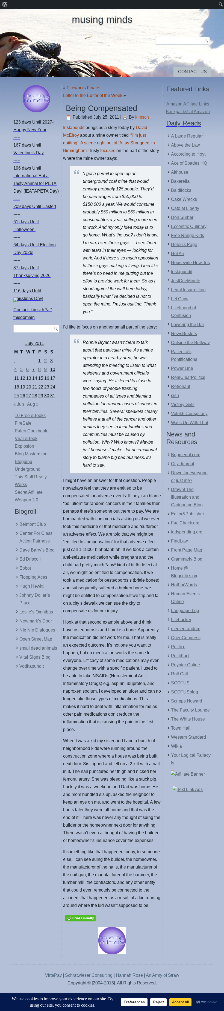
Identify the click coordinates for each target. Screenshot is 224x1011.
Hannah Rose (129, 975)
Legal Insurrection (188, 289)
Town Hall (180, 728)
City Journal (182, 463)
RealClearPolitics (188, 377)
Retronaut (180, 386)
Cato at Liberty (185, 208)
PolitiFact (180, 655)
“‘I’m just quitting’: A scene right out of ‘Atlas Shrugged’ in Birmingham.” (109, 143)
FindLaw (179, 541)
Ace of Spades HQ (189, 163)
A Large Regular (187, 136)
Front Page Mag (186, 550)
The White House (188, 719)
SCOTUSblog (184, 692)
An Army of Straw (162, 975)
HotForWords (184, 584)
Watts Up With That (189, 422)
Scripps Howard (186, 701)
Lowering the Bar (187, 324)
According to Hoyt (188, 154)
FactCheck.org (185, 523)
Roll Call (179, 674)
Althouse (179, 172)
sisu (175, 395)
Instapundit (73, 127)
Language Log (185, 610)
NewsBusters (184, 333)
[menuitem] (5, 4)
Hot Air (177, 253)
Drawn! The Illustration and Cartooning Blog (187, 497)
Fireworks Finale (83, 87)
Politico (178, 646)
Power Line (182, 368)
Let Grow (179, 298)
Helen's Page (184, 244)
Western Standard (188, 737)
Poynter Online (185, 664)
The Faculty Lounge (190, 710)
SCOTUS (180, 683)
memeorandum (185, 628)
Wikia (176, 746)
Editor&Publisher (187, 514)
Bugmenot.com (185, 454)
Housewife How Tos (190, 262)
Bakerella (180, 181)
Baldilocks (181, 190)
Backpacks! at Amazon (188, 111)
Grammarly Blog (186, 559)
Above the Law (185, 145)
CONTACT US (192, 71)
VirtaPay (54, 975)
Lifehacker (181, 619)
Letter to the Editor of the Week (92, 95)
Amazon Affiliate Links (187, 104)
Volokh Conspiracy (189, 413)
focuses (107, 150)
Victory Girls (182, 404)
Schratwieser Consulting (89, 975)
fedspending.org (186, 532)
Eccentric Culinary (189, 226)
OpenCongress (186, 637)
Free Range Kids (187, 235)
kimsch (142, 117)
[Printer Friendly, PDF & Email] (80, 917)
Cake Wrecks (184, 199)
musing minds (102, 19)
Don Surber (182, 217)
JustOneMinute (185, 280)
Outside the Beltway (190, 342)
